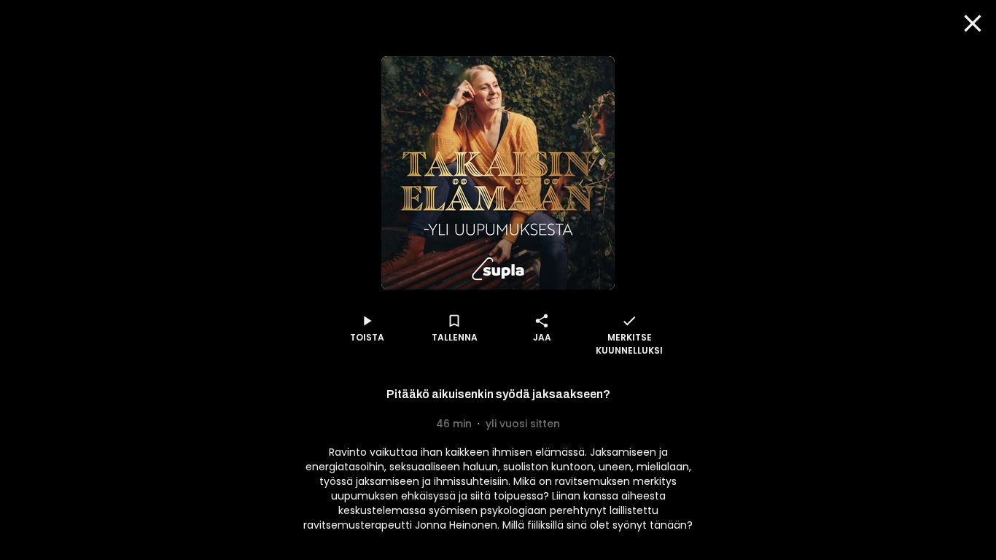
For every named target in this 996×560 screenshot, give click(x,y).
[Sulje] (972, 23)
